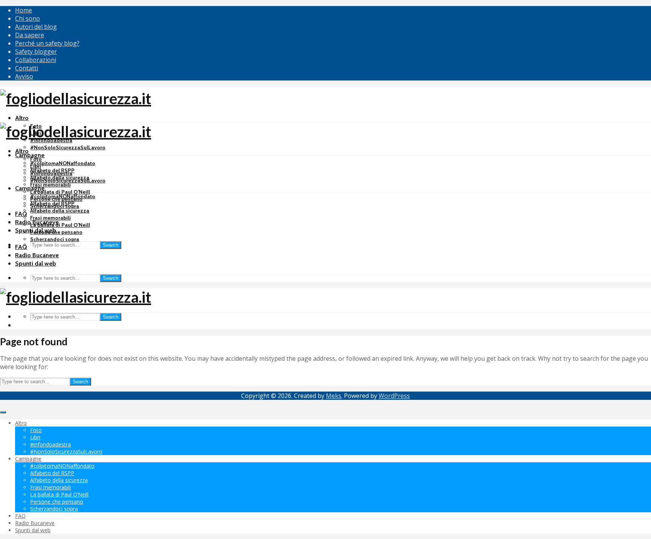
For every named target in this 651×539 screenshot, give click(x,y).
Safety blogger (36, 51)
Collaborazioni (35, 60)
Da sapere (29, 35)
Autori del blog (36, 27)
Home (23, 10)
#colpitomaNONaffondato (62, 163)
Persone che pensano (56, 232)
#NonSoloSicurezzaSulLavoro (67, 147)
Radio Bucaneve (37, 255)
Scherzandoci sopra (54, 239)
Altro (22, 117)
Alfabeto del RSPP (52, 203)
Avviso (24, 76)
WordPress (394, 396)
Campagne (29, 155)
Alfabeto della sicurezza (59, 210)
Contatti (26, 68)
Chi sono (27, 18)
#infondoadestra (51, 173)
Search (110, 245)
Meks (333, 396)
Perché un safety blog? (47, 43)
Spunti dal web (35, 263)
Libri (35, 166)
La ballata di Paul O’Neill (60, 191)
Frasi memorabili (50, 184)
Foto (36, 159)
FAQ (21, 213)
